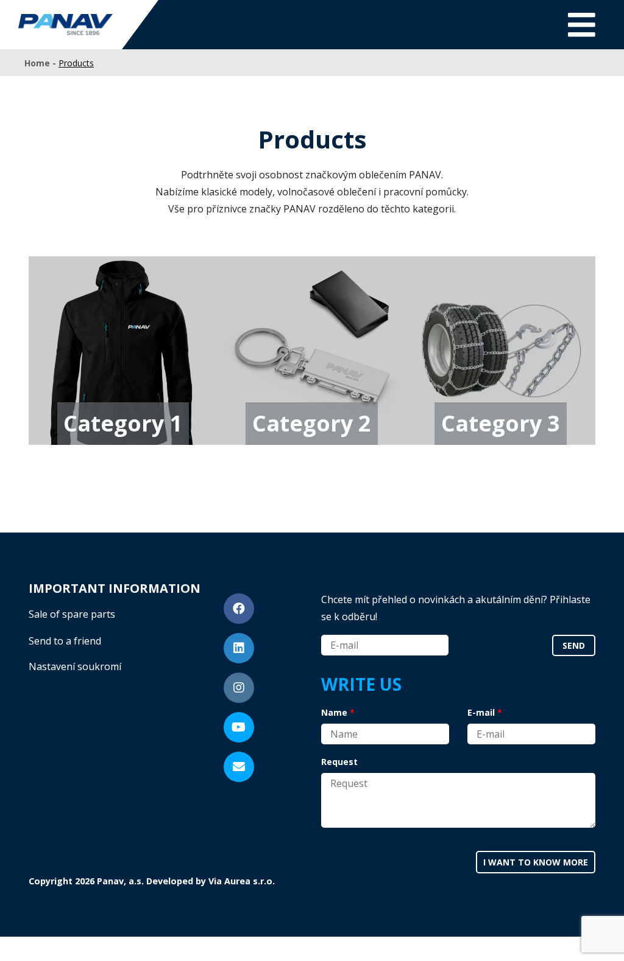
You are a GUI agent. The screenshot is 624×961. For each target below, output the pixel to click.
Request (339, 761)
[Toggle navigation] (582, 24)
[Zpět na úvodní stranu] (65, 24)
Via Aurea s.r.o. (241, 881)
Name (334, 712)
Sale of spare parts (72, 614)
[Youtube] (239, 727)
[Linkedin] (239, 648)
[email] (239, 767)
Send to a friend (65, 641)
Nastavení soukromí (75, 666)
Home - (41, 63)
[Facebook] (239, 608)
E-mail (481, 712)
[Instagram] (239, 688)
